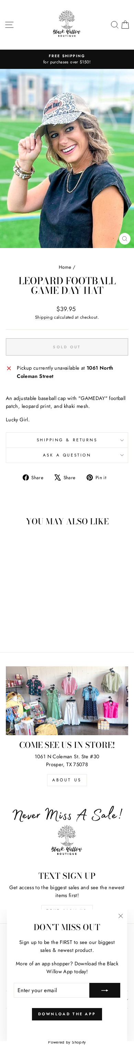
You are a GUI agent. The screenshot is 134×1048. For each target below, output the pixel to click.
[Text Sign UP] (67, 831)
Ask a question (67, 455)
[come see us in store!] (67, 700)
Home (65, 267)
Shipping (44, 317)
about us (67, 780)
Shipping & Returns (67, 440)
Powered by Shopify (67, 1042)
